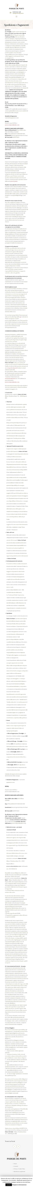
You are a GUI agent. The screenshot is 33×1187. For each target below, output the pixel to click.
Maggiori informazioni (19, 1184)
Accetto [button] (9, 1184)
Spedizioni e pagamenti (19, 1171)
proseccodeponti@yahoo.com (12, 125)
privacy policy (14, 181)
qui (20, 317)
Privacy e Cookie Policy (19, 1169)
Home (15, 1163)
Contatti (16, 1166)
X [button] (27, 1184)
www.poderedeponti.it (12, 368)
